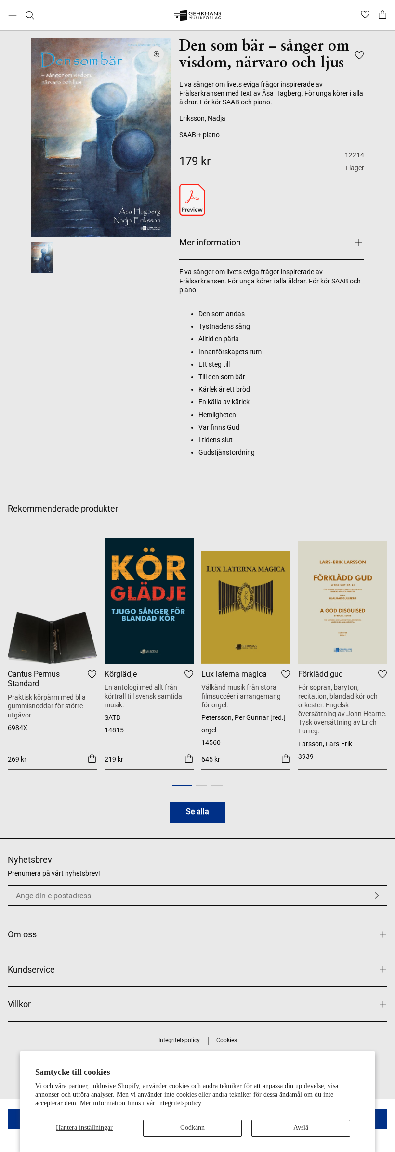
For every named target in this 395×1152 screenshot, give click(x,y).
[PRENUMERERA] (377, 895)
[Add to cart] (92, 758)
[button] (182, 785)
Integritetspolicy (179, 1103)
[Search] (30, 15)
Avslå (300, 1127)
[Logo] (197, 17)
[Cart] (382, 15)
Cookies (226, 1040)
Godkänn (192, 1127)
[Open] (12, 15)
